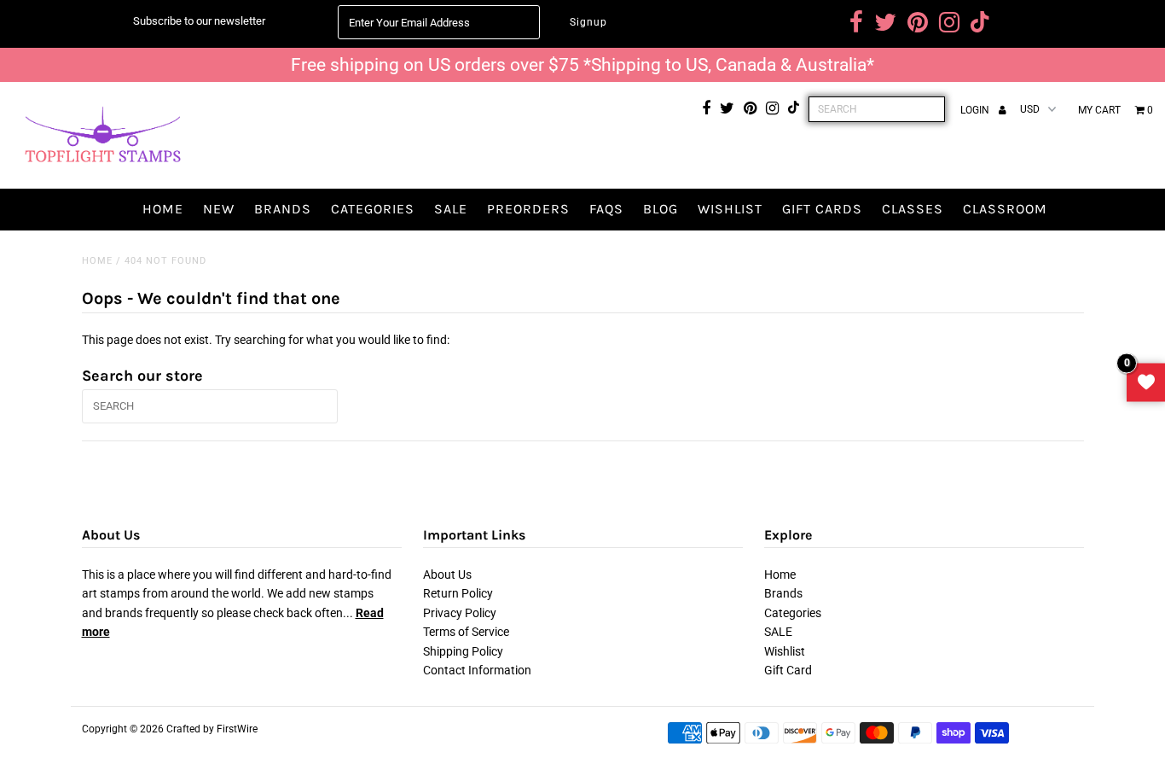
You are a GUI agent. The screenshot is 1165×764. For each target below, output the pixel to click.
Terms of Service (466, 632)
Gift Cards (822, 209)
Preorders (528, 209)
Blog (660, 209)
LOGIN (976, 110)
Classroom (1005, 209)
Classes (912, 209)
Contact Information (477, 670)
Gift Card (788, 670)
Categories (372, 209)
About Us (447, 574)
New (219, 209)
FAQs (606, 209)
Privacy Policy (459, 613)
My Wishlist (1146, 382)
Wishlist (730, 209)
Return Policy (458, 593)
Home (162, 209)
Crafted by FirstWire (212, 729)
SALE (450, 209)
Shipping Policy (463, 651)
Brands (282, 209)
